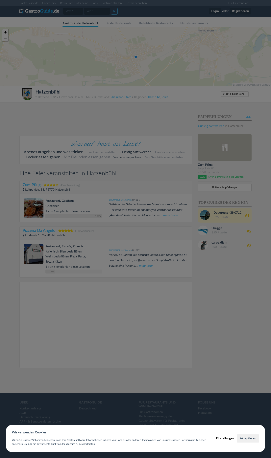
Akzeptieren (248, 438)
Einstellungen (225, 438)
